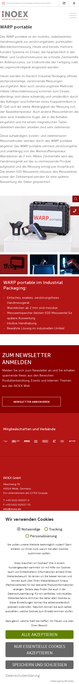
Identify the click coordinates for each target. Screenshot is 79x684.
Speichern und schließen (39, 664)
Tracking (55, 529)
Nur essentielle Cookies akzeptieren (39, 649)
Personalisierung (43, 536)
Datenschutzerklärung (22, 675)
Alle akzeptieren (39, 634)
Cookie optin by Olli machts (62, 681)
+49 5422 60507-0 (17, 500)
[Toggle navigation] (71, 15)
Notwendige (31, 529)
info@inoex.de (12, 509)
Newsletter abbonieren (31, 401)
